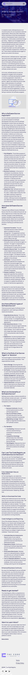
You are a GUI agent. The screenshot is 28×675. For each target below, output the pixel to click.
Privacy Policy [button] (20, 663)
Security (9, 16)
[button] (24, 4)
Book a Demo (5, 639)
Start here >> (22, 618)
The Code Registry (8, 15)
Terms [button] (18, 660)
